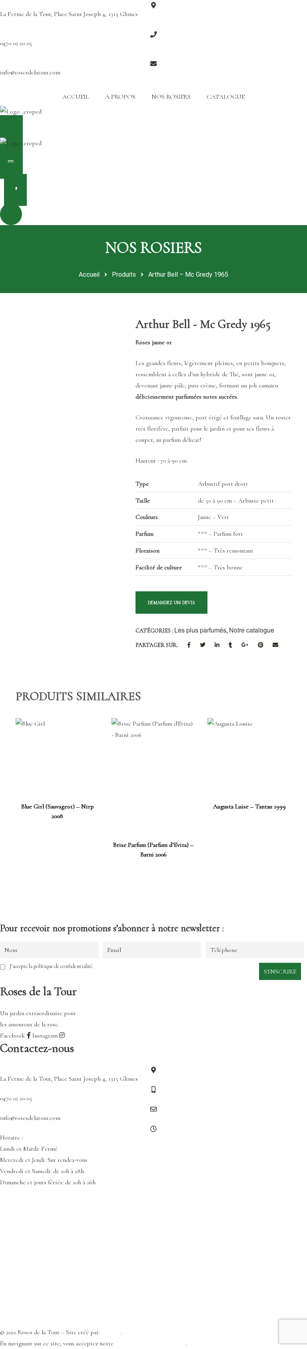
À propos (120, 97)
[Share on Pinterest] (260, 645)
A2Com (111, 1332)
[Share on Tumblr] (230, 645)
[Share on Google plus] (245, 645)
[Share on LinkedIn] (217, 645)
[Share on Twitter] (202, 645)
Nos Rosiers (171, 97)
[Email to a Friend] (275, 645)
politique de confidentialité (150, 1343)
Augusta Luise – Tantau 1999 (249, 806)
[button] (153, 131)
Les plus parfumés (200, 630)
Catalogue (226, 97)
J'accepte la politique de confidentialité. (52, 966)
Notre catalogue (251, 630)
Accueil (75, 97)
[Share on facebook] (189, 645)
